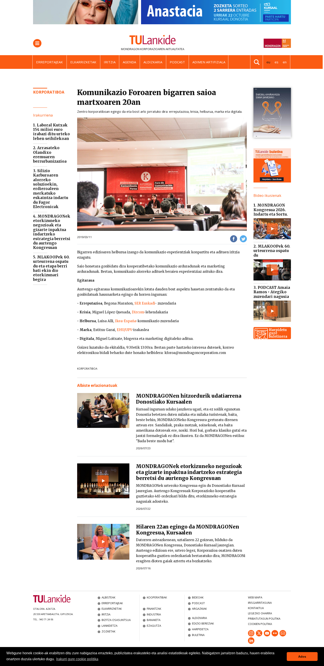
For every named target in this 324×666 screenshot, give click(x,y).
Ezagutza (154, 626)
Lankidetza (109, 626)
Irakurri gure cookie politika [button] (77, 659)
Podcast (177, 62)
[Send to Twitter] (243, 238)
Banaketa (153, 620)
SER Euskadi (144, 303)
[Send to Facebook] (233, 238)
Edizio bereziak (203, 623)
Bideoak (197, 597)
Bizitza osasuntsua (116, 620)
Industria (154, 614)
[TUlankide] (152, 40)
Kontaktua (256, 608)
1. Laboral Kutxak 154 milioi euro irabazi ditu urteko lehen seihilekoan (51, 132)
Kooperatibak (157, 597)
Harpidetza (200, 629)
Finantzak (154, 609)
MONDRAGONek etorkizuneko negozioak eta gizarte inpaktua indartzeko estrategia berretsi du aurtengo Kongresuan (189, 472)
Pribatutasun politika (264, 619)
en (285, 62)
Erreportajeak (49, 62)
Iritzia (109, 62)
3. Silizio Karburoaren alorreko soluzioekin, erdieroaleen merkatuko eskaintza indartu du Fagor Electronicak (50, 188)
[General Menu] (37, 43)
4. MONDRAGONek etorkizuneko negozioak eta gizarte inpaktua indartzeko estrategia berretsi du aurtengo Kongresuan (51, 232)
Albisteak (108, 597)
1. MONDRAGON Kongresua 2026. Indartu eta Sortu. (270, 210)
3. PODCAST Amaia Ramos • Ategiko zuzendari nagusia (271, 292)
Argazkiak (199, 609)
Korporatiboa (48, 92)
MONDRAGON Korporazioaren (143, 49)
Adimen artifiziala (208, 62)
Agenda (129, 62)
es (276, 62)
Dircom (138, 312)
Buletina (198, 635)
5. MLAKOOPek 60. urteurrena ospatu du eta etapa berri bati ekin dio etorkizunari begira (51, 268)
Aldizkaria (152, 62)
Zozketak (108, 631)
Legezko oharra (260, 613)
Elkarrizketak (83, 62)
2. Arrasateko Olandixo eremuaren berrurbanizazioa (50, 154)
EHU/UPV (124, 330)
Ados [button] (302, 656)
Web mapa (255, 597)
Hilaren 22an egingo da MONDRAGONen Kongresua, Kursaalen (187, 530)
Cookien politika (260, 624)
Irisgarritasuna (260, 603)
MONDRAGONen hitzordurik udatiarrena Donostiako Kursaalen (188, 399)
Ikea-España (125, 321)
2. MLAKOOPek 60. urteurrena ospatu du (271, 251)
